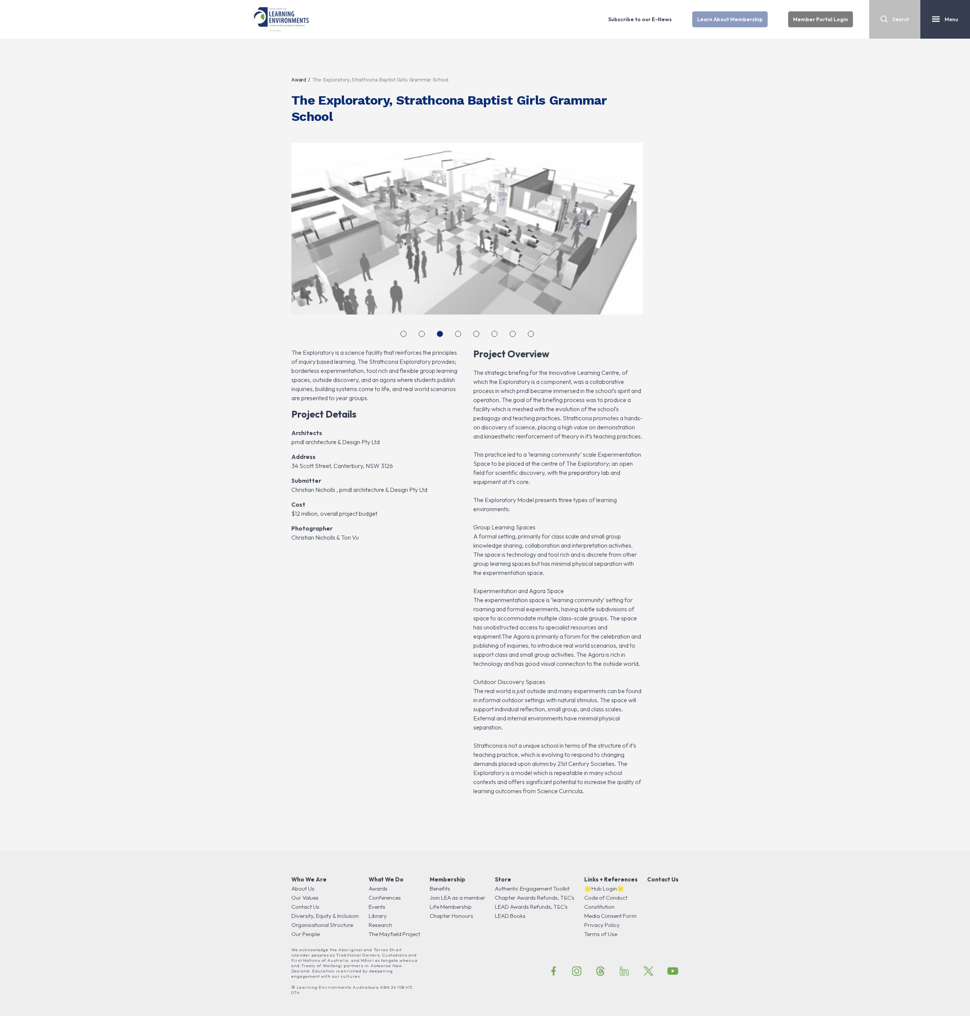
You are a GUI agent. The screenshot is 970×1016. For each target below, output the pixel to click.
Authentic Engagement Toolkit (532, 888)
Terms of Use (600, 934)
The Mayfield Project (394, 934)
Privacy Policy (602, 924)
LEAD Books (510, 915)
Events (377, 906)
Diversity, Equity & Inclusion (325, 915)
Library (378, 915)
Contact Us (305, 906)
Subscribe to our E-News (640, 19)
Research (380, 924)
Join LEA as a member (457, 897)
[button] (404, 334)
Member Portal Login (820, 19)
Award (298, 80)
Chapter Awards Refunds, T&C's (534, 897)
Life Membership (451, 906)
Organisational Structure (322, 924)
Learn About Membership (730, 19)
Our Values (305, 897)
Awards (378, 888)
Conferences (385, 897)
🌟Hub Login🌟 (604, 888)
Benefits (440, 888)
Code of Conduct (605, 897)
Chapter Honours (451, 915)
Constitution (599, 906)
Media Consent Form (610, 915)
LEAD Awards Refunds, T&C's (531, 906)
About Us (302, 888)
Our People (305, 934)
